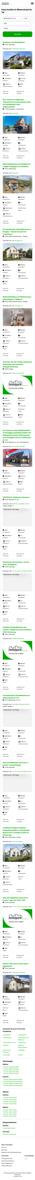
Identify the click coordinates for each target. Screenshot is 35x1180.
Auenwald (7, 1055)
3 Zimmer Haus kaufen (10, 1097)
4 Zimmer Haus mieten (10, 1112)
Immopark (15, 113)
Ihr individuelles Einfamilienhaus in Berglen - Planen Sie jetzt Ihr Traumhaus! (17, 231)
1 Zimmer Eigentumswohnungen (12, 1079)
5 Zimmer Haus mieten (10, 1114)
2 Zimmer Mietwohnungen (11, 1069)
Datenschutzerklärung (7, 1161)
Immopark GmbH (20, 1173)
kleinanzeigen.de (17, 240)
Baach (21, 1055)
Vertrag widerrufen (6, 1165)
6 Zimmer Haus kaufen (10, 1104)
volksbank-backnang (18, 49)
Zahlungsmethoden (6, 1158)
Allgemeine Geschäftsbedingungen (11, 1152)
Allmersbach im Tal (9, 1042)
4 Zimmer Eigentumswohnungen (13, 1085)
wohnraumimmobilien (18, 446)
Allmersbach (7, 1038)
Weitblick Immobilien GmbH (20, 504)
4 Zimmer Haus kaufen (10, 1099)
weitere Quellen (8, 506)
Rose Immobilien (17, 841)
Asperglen (22, 1050)
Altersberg (22, 1042)
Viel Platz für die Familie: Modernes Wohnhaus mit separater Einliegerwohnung (17, 364)
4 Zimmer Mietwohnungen (11, 1073)
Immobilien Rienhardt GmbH (20, 704)
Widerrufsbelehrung (7, 1163)
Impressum (4, 1150)
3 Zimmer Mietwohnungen (11, 1071)
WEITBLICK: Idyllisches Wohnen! (16, 497)
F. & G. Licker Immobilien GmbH (22, 571)
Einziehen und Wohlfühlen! (14, 42)
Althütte (6, 1045)
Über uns (3, 1147)
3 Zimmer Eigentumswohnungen (13, 1083)
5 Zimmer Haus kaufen (10, 1101)
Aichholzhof (22, 1035)
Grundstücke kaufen (9, 1128)
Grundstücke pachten (9, 1134)
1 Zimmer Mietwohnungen (11, 1067)
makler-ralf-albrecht (18, 373)
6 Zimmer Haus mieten (10, 1116)
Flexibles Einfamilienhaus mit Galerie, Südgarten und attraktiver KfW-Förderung (17, 629)
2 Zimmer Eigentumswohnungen (12, 1081)
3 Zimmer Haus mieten (10, 1110)
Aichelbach (7, 1035)
